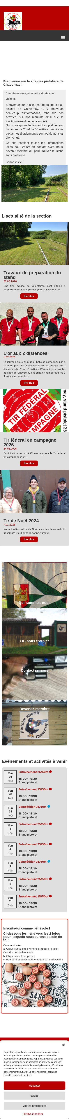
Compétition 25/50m (33, 806)
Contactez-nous (34, 670)
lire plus (29, 296)
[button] (63, 1045)
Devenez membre (35, 709)
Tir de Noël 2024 (21, 520)
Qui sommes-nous (34, 603)
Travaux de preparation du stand (32, 275)
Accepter (34, 1085)
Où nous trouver (34, 641)
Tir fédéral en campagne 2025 (29, 442)
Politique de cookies (33, 1114)
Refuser (34, 1095)
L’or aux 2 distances (25, 353)
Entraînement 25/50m (33, 772)
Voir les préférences (35, 1105)
